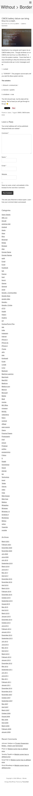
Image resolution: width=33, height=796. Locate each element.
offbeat (4, 424)
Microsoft (5, 393)
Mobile (4, 396)
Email (4, 166)
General (4, 286)
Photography (6, 436)
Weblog (4, 502)
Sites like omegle (5, 790)
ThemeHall (25, 782)
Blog (3, 236)
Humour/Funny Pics (8, 324)
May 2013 (5, 648)
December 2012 (7, 663)
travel (3, 480)
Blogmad (5, 240)
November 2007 (7, 695)
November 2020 (7, 551)
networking (5, 415)
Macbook (5, 371)
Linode (4, 365)
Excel (3, 265)
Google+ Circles (7, 305)
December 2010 (7, 688)
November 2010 (7, 691)
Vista (3, 493)
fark (3, 271)
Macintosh (5, 377)
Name (4, 157)
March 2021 (5, 541)
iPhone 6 (5, 346)
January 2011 (6, 685)
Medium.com (6, 386)
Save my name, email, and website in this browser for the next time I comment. (15, 186)
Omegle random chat (23, 788)
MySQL (4, 411)
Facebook (5, 268)
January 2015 (6, 616)
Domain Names (7, 255)
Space (4, 468)
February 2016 (6, 591)
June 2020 (5, 557)
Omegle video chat (6, 792)
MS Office (5, 405)
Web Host (5, 499)
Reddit (4, 461)
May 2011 (5, 679)
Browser (4, 246)
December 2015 (7, 595)
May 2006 (5, 720)
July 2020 (5, 554)
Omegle (7, 788)
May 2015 (5, 607)
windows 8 (5, 515)
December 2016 (7, 579)
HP (3, 321)
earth (3, 258)
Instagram (5, 333)
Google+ (4, 302)
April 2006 (5, 723)
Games (4, 283)
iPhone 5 (5, 340)
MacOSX (5, 380)
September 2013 (7, 638)
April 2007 (5, 707)
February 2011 (6, 682)
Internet (4, 336)
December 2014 (7, 620)
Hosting (4, 318)
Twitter (4, 483)
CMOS (19, 112)
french (4, 280)
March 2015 (5, 613)
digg (3, 249)
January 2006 (6, 732)
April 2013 (5, 651)
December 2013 (7, 635)
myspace (5, 408)
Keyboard (5, 358)
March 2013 (5, 654)
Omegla (13, 788)
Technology (5, 477)
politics (4, 449)
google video (6, 299)
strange (4, 471)
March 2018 (5, 566)
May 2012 (5, 666)
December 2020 (7, 548)
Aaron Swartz (6, 215)
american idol (6, 224)
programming (6, 452)
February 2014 (6, 629)
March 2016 (5, 588)
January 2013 (6, 660)
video (3, 490)
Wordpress (5, 518)
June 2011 (5, 676)
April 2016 (5, 585)
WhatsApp (5, 505)
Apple (4, 230)
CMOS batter (26, 112)
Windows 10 (6, 511)
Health (4, 311)
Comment (5, 133)
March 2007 (5, 710)
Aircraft (4, 221)
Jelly (3, 352)
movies (4, 402)
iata (3, 327)
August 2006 (6, 716)
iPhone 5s (5, 343)
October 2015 (6, 598)
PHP (3, 440)
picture (4, 443)
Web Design (6, 496)
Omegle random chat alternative (22, 790)
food (3, 277)
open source (6, 427)
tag (3, 474)
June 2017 (5, 570)
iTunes (4, 349)
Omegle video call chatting (21, 792)
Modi (3, 399)
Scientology (5, 465)
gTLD (3, 308)
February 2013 (6, 657)
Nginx (4, 418)
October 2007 (6, 698)
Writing (4, 521)
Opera (4, 430)
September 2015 (7, 601)
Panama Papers (7, 433)
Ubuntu (4, 486)
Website (4, 174)
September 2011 (7, 670)
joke (3, 355)
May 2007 (5, 704)
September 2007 (7, 701)
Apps (3, 233)
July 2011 (5, 673)
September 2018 (7, 563)
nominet (4, 421)
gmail (3, 290)
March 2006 (5, 726)
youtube (4, 530)
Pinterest (4, 446)
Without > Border (16, 7)
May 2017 (5, 573)
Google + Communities (9, 293)
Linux (9, 112)
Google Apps (6, 296)
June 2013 (5, 645)
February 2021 (6, 545)
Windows (5, 508)
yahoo (4, 524)
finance (4, 274)
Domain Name (6, 252)
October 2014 (6, 623)
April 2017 (5, 576)
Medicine (5, 383)
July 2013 (5, 641)
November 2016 (7, 582)
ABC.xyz (4, 218)
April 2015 (5, 610)
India (3, 330)
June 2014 (5, 626)
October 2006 (6, 713)
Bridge (4, 243)
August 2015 (6, 604)
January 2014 (6, 632)
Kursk (3, 361)
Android (4, 227)
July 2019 (5, 560)
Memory (4, 390)
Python (4, 455)
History (4, 315)
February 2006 (6, 729)
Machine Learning (7, 374)
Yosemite (5, 527)
